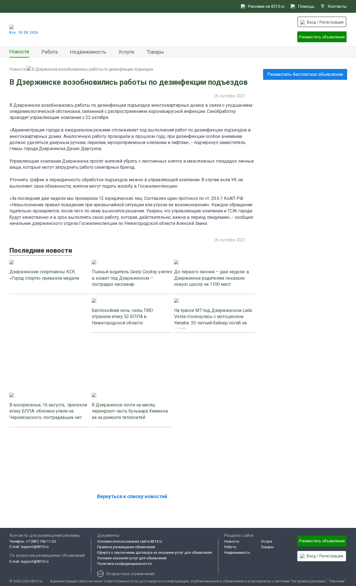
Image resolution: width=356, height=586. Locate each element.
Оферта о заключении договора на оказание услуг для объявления (154, 552)
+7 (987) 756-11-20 (41, 541)
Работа (50, 52)
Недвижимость (88, 52)
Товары (155, 52)
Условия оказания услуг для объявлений (132, 558)
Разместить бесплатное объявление (305, 74)
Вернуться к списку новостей (132, 496)
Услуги (126, 52)
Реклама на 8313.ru (266, 6)
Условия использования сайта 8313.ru (129, 541)
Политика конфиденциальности (124, 564)
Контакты (337, 6)
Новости (19, 51)
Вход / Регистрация (325, 22)
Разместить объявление (322, 37)
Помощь (306, 6)
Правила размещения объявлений (126, 547)
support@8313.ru (35, 547)
